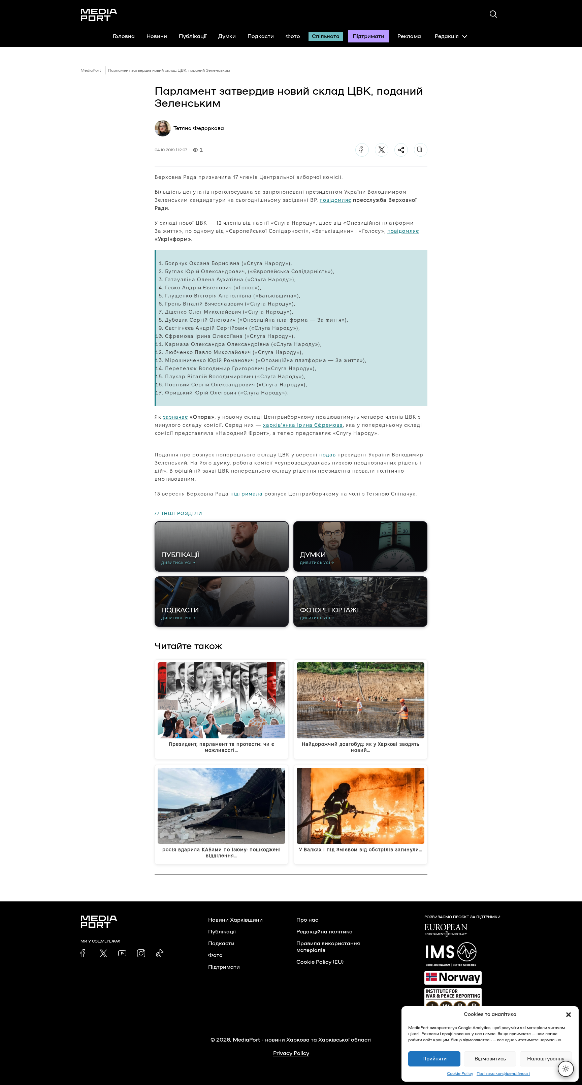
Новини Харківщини (235, 920)
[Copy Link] (420, 150)
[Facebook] (362, 150)
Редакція (447, 36)
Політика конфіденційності (503, 1074)
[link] (84, 953)
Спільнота (326, 36)
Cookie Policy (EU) (320, 962)
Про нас (307, 920)
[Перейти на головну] (99, 15)
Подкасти (261, 36)
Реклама (409, 36)
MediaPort (90, 70)
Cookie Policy (460, 1074)
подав (327, 454)
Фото (293, 36)
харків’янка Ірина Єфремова (303, 425)
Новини (157, 36)
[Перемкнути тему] (566, 1069)
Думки (227, 36)
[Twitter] (381, 150)
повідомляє (335, 200)
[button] (568, 1014)
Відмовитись (490, 1058)
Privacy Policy (291, 1053)
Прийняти (434, 1058)
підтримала (246, 494)
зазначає (175, 417)
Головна (124, 36)
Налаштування (545, 1058)
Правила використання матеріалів (328, 947)
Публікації (192, 36)
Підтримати (368, 36)
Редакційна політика (324, 931)
